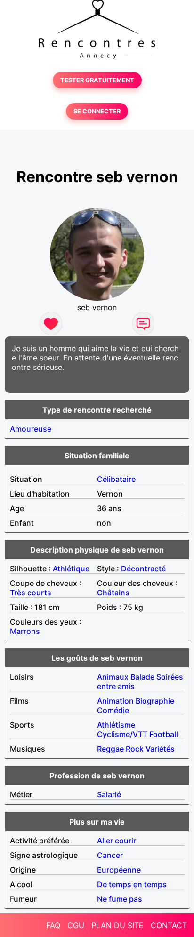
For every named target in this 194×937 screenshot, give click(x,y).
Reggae (110, 748)
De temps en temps (132, 884)
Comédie (113, 710)
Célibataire (116, 479)
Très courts (30, 592)
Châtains (113, 592)
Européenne (119, 869)
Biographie (155, 700)
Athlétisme (116, 724)
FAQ (53, 925)
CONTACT (169, 925)
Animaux (113, 676)
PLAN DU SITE (117, 925)
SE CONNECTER (97, 111)
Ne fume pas (119, 899)
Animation (115, 700)
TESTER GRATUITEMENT (97, 80)
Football (163, 734)
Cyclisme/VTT (122, 734)
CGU (75, 925)
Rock (135, 748)
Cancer (110, 855)
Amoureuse (30, 428)
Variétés (160, 748)
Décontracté (143, 568)
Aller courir (116, 840)
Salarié (109, 794)
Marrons (25, 631)
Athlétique (71, 568)
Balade (142, 676)
